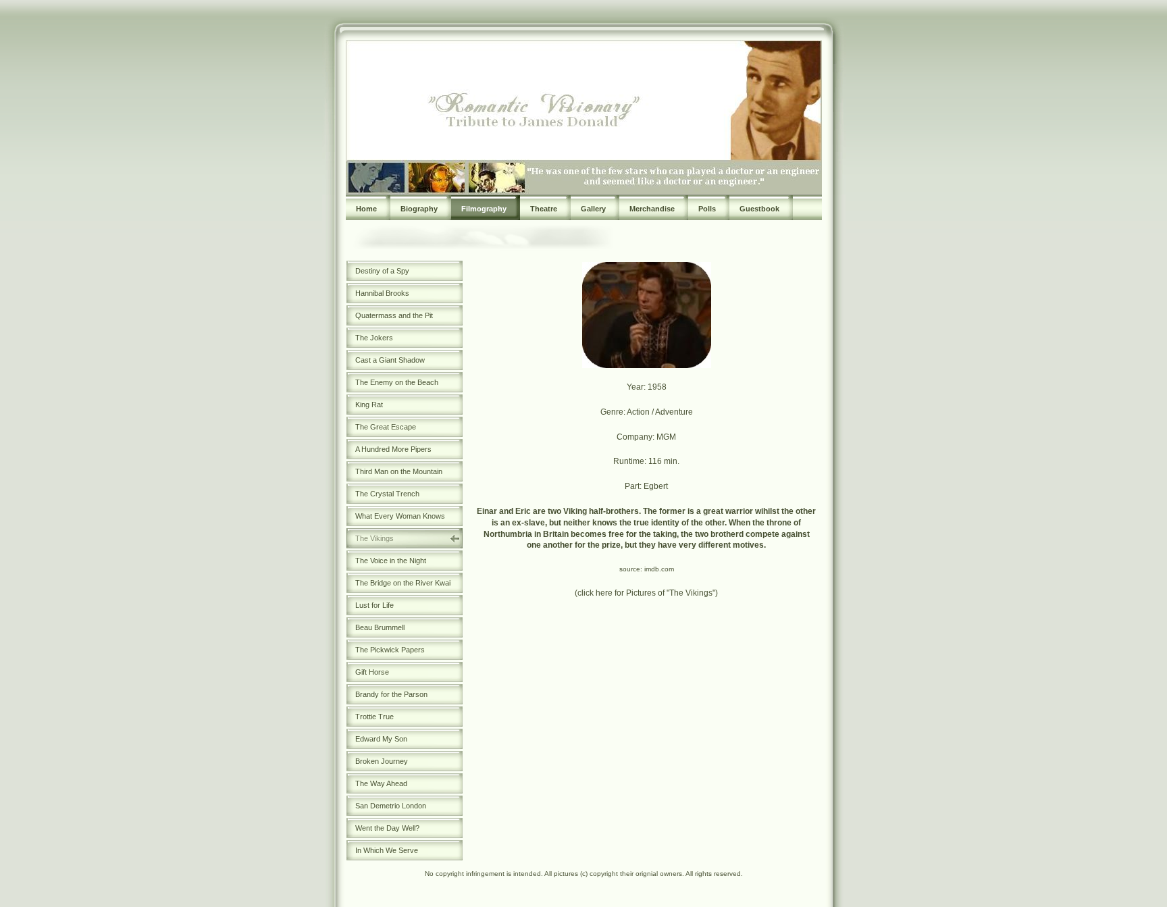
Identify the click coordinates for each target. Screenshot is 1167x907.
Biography (419, 209)
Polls (707, 209)
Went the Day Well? (387, 828)
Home (366, 209)
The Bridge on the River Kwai (402, 583)
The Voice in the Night (390, 560)
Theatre (543, 209)
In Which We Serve (386, 850)
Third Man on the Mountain (398, 471)
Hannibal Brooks (382, 293)
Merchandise (652, 209)
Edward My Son (381, 739)
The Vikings (374, 538)
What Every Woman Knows (400, 516)
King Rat (369, 404)
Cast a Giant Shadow (390, 360)
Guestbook (759, 209)
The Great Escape (385, 427)
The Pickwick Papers (390, 650)
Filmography (484, 209)
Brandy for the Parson (391, 694)
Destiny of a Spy (382, 271)
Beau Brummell (380, 627)
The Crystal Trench (387, 494)
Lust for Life (374, 605)
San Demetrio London (390, 806)
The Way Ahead (381, 783)
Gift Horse (372, 672)
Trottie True (374, 716)
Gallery (593, 209)
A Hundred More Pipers (393, 449)
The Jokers (374, 338)
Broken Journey (381, 761)
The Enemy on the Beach (396, 382)
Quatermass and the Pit (394, 315)
